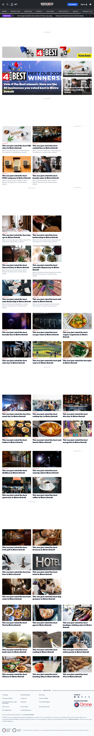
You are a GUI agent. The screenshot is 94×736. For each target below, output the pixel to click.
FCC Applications (7, 710)
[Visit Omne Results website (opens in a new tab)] (83, 704)
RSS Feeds (42, 695)
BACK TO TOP (47, 690)
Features (50, 11)
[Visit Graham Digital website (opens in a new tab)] (16, 730)
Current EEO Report (44, 702)
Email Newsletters (25, 695)
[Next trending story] (90, 16)
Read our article (73, 719)
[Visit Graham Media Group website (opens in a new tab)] (6, 730)
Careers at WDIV (43, 698)
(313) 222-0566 (29, 714)
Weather (28, 11)
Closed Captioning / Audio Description (9, 702)
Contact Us (87, 11)
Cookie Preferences (26, 710)
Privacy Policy (24, 706)
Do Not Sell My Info (44, 706)
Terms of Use (5, 706)
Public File (23, 702)
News (4, 11)
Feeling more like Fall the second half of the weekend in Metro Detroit (49, 16)
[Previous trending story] (86, 16)
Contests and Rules (7, 698)
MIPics (75, 11)
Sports (39, 11)
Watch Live (15, 11)
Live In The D (63, 11)
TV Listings (5, 695)
